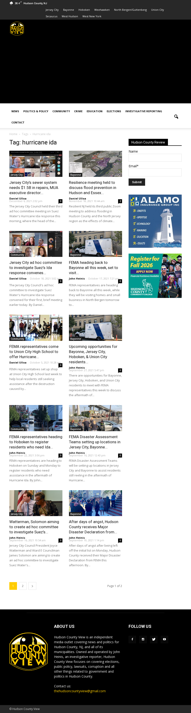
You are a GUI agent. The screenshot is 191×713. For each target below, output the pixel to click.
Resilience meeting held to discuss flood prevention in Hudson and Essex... (92, 187)
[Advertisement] (95, 70)
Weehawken (102, 9)
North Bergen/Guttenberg (130, 9)
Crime (78, 111)
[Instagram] (143, 639)
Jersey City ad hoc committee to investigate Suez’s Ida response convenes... (35, 267)
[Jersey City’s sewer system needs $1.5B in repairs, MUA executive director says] (35, 164)
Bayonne (68, 9)
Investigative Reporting (143, 111)
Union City (157, 9)
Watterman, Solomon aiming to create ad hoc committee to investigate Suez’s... (34, 526)
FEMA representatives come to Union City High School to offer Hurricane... (33, 351)
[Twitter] (153, 639)
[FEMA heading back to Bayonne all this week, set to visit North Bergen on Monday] (95, 244)
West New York (91, 16)
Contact (17, 122)
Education (94, 111)
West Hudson (70, 16)
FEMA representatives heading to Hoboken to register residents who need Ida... (35, 441)
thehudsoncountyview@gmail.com (80, 691)
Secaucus (51, 16)
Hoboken (84, 9)
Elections (114, 111)
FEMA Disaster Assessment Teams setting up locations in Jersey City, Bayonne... (94, 441)
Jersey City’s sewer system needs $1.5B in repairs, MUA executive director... (33, 187)
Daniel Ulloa (18, 198)
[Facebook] (132, 639)
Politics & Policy (35, 111)
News (15, 111)
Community (61, 111)
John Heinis (77, 278)
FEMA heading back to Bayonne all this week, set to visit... (93, 267)
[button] (176, 116)
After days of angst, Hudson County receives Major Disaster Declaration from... (93, 526)
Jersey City (52, 9)
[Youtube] (164, 639)
